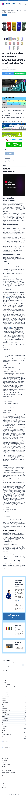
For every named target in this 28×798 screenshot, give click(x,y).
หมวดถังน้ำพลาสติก (5, 714)
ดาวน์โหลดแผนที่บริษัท (6, 785)
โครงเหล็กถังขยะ (7, 670)
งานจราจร (3, 716)
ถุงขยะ (3, 722)
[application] (14, 86)
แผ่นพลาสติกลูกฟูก (5, 702)
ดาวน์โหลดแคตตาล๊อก (6, 783)
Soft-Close (6, 669)
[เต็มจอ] (24, 92)
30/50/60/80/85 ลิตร (8, 672)
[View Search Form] (16, 4)
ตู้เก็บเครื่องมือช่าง (5, 718)
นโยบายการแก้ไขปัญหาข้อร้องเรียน (8, 772)
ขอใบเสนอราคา (5, 781)
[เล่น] (3, 92)
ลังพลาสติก (4, 698)
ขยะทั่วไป (6, 264)
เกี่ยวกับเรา (4, 780)
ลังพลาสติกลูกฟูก (5, 700)
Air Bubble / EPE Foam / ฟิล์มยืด (8, 663)
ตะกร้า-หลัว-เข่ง (5, 720)
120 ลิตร (5, 680)
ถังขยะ (3, 665)
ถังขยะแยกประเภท (7, 674)
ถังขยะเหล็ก (6, 694)
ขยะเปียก (6, 276)
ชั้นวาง (3, 738)
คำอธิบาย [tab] (4, 165)
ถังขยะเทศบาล (6, 676)
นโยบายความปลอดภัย (6, 776)
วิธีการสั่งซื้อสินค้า (5, 758)
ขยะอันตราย (7, 517)
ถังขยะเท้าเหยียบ (8, 161)
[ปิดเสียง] (22, 92)
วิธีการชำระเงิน (4, 760)
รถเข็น (3, 732)
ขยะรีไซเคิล (7, 289)
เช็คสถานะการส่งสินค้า (6, 764)
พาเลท (3, 704)
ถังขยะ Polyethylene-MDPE (9, 686)
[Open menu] (25, 4)
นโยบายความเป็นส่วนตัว (6, 770)
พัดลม (3, 736)
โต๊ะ (2, 724)
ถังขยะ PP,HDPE (7, 158)
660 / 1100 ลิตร (7, 667)
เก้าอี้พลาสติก (4, 712)
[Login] (22, 4)
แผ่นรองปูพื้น (4, 726)
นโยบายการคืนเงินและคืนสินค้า (8, 774)
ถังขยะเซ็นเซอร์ (6, 696)
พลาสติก (8, 297)
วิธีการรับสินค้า (4, 766)
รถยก (3, 706)
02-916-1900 (19, 599)
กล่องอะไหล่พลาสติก (6, 710)
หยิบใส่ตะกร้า (10, 153)
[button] (24, 15)
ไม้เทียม (3, 730)
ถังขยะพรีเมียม (6, 678)
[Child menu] (23, 665)
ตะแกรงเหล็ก (4, 708)
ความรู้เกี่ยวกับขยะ (9, 200)
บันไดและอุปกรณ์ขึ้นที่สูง (6, 734)
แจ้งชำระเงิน (4, 762)
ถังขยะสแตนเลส (7, 692)
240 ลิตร (5, 682)
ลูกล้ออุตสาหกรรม (5, 728)
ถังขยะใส (5, 688)
